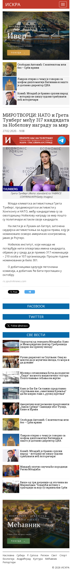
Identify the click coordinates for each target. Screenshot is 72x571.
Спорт (63, 555)
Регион (45, 555)
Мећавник (51, 558)
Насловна (8, 555)
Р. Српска (32, 555)
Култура (38, 558)
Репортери (9, 562)
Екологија (8, 558)
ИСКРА (12, 4)
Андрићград (24, 558)
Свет (54, 555)
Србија (21, 555)
